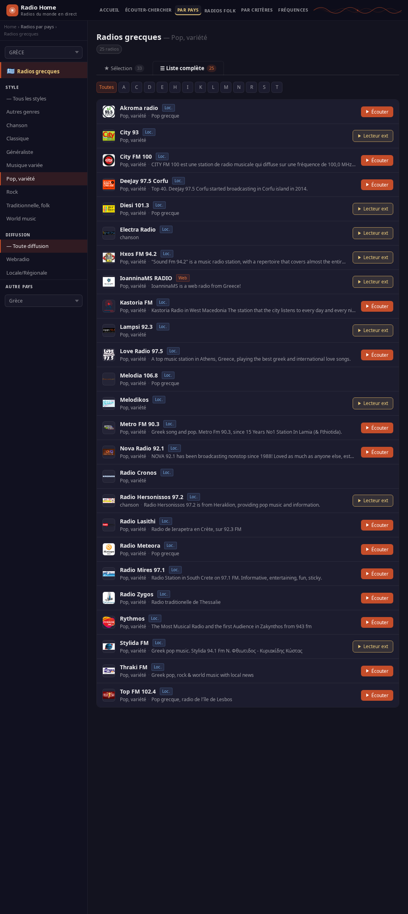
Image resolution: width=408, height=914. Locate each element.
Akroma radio (139, 108)
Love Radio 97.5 (141, 351)
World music (21, 218)
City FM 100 (136, 156)
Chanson (16, 125)
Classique (17, 138)
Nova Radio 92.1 (142, 448)
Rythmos (132, 618)
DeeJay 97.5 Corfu (144, 181)
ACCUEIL (109, 10)
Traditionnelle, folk (28, 205)
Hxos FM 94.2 (138, 253)
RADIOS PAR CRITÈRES (257, 10)
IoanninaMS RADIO (146, 278)
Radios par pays (37, 26)
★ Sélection (123, 68)
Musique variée (24, 165)
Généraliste (19, 151)
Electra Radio (138, 229)
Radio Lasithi (137, 521)
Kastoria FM (136, 302)
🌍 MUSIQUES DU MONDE (220, 12)
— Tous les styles (26, 98)
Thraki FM (133, 667)
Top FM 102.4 (138, 691)
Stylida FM (134, 643)
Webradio (17, 259)
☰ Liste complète (187, 68)
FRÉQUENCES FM (293, 10)
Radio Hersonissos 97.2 (151, 497)
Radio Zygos (136, 594)
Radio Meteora (140, 545)
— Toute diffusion (27, 246)
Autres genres (22, 111)
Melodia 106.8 (139, 375)
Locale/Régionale (26, 272)
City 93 (129, 132)
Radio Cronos (138, 472)
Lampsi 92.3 (136, 326)
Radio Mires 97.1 (142, 570)
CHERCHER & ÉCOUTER (148, 10)
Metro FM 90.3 (139, 424)
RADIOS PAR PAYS (188, 10)
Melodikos (134, 399)
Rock (12, 191)
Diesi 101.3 (134, 205)
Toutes (106, 87)
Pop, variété (20, 178)
